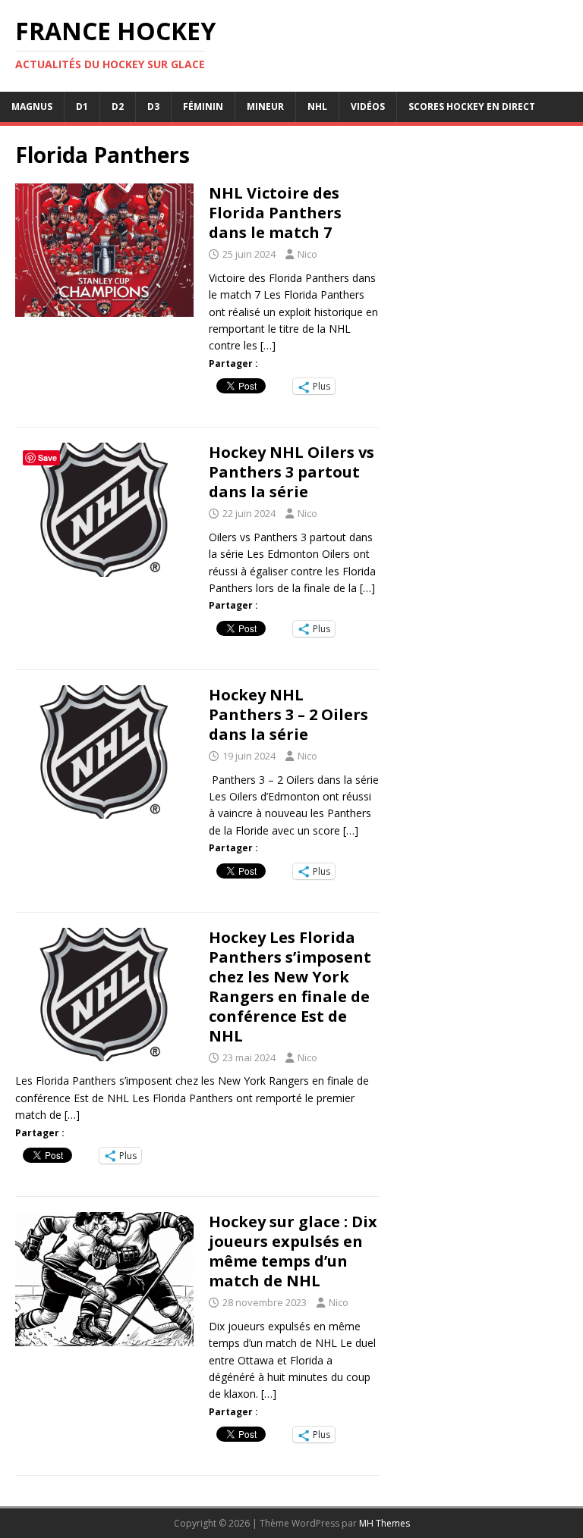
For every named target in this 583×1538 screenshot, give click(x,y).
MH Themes (384, 1523)
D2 (118, 106)
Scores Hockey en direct (471, 106)
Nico (307, 254)
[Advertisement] (479, 618)
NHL (317, 106)
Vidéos (368, 106)
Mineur (265, 106)
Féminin (203, 106)
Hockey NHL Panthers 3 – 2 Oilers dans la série (288, 714)
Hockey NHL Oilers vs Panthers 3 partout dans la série (291, 472)
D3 (153, 106)
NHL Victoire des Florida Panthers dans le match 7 (275, 213)
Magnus (31, 106)
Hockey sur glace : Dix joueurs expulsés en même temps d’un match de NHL (293, 1251)
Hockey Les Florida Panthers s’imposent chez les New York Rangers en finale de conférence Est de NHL (290, 986)
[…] (268, 345)
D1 (82, 106)
